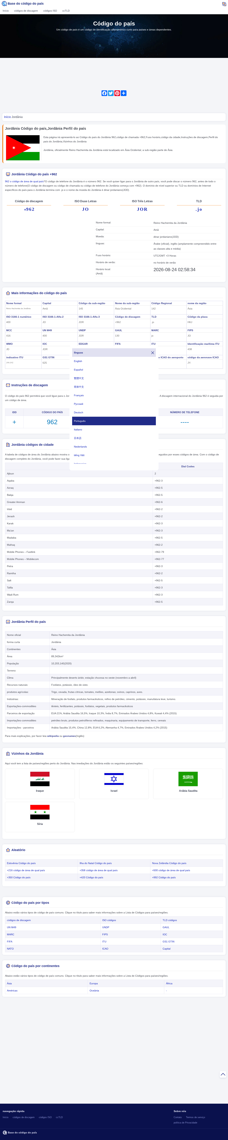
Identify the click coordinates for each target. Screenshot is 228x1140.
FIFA (118, 343)
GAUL (118, 330)
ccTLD (66, 10)
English (78, 361)
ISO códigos (109, 920)
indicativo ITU (14, 357)
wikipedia (53, 736)
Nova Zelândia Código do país (169, 863)
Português (80, 421)
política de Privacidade (185, 1122)
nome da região (197, 303)
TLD (153, 316)
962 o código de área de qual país (24, 181)
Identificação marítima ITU (203, 343)
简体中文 (79, 386)
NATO (10, 948)
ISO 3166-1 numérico (18, 316)
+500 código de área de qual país (171, 870)
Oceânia (94, 990)
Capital (47, 303)
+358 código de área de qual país (99, 870)
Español (78, 369)
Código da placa (198, 316)
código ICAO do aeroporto (167, 357)
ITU (153, 343)
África (169, 983)
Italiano (78, 429)
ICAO (105, 948)
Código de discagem (127, 316)
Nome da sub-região (127, 303)
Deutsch (78, 412)
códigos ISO (50, 10)
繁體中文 (79, 378)
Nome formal (14, 303)
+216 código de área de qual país (26, 870)
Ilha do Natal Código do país (96, 863)
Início (6, 10)
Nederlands (80, 446)
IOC (45, 343)
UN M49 (47, 330)
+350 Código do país (18, 877)
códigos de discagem (26, 10)
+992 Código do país (164, 877)
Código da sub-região (92, 303)
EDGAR (83, 343)
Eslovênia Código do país (21, 863)
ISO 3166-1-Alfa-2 (53, 316)
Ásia (9, 983)
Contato (178, 1117)
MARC (155, 330)
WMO (9, 343)
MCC (9, 330)
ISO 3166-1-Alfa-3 (89, 316)
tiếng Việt (79, 455)
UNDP (82, 330)
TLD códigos (170, 920)
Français (79, 395)
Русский (78, 403)
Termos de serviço (195, 1117)
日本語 (77, 438)
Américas (12, 990)
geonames (69, 736)
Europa (94, 983)
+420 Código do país (91, 877)
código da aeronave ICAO (203, 357)
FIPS (190, 330)
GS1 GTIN (48, 357)
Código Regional (161, 303)
